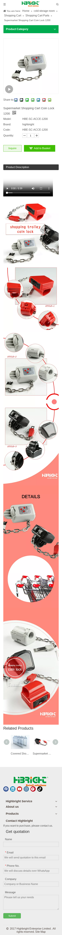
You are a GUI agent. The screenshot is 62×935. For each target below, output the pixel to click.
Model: (7, 119)
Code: (6, 129)
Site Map (40, 931)
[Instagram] (26, 789)
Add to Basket (42, 148)
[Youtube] (19, 789)
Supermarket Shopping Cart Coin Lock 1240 (42, 753)
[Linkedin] (12, 789)
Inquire (12, 148)
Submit (12, 915)
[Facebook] (6, 789)
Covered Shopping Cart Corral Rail (20, 753)
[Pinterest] (33, 789)
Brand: (7, 124)
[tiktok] (39, 789)
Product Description (17, 167)
